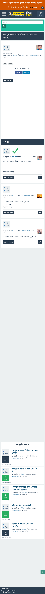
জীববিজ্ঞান (15, 55)
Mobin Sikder (12, 591)
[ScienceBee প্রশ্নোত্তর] (19, 13)
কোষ (5, 64)
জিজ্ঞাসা (23, 55)
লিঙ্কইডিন (26, 72)
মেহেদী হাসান (16, 495)
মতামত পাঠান (5, 589)
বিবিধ (22, 474)
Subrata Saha (15, 458)
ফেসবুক (18, 72)
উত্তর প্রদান (14, 157)
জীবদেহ (10, 64)
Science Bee (11, 592)
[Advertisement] (22, 109)
